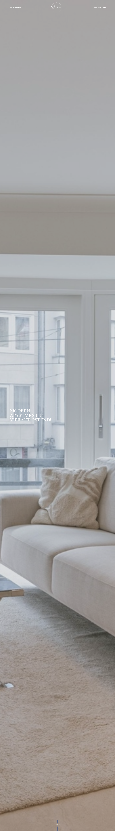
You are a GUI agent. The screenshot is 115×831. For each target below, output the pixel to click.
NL (14, 7)
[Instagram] (11, 7)
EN (20, 7)
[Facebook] (8, 7)
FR (17, 7)
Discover (57, 825)
